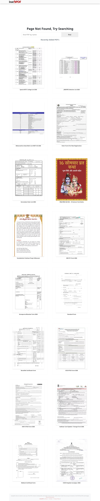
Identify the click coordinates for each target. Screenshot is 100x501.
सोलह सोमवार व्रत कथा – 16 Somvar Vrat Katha (72, 202)
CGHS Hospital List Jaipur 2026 (71, 483)
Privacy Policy (57, 498)
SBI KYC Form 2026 (71, 258)
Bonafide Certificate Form (28, 370)
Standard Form (71, 314)
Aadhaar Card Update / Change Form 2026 (71, 426)
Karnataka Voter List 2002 (28, 202)
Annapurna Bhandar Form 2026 (28, 314)
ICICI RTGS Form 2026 (71, 370)
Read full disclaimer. (50, 497)
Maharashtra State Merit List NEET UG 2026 (28, 146)
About (46, 498)
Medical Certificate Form (28, 483)
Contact (50, 498)
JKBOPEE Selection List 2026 (72, 89)
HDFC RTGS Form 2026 (28, 426)
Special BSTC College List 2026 (28, 89)
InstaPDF (42, 498)
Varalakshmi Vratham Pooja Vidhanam (28, 258)
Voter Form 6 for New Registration (72, 146)
